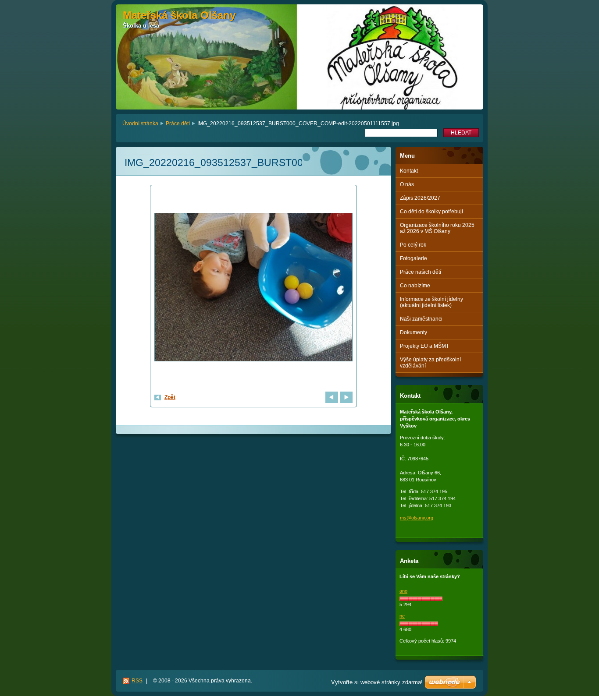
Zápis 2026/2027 (420, 198)
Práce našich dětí (420, 272)
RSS (137, 681)
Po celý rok (413, 245)
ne (402, 615)
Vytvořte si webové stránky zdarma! (377, 682)
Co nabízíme (415, 286)
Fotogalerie (413, 258)
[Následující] (346, 397)
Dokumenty (413, 332)
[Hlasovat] (420, 599)
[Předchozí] (331, 397)
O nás (407, 184)
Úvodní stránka (140, 123)
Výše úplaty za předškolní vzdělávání (430, 363)
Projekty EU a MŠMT (424, 346)
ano (403, 591)
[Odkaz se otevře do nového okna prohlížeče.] (253, 288)
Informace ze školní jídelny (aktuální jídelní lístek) (431, 302)
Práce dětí (178, 123)
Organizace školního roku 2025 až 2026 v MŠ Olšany (437, 228)
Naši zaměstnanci (421, 319)
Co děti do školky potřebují (431, 211)
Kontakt (409, 171)
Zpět (169, 397)
